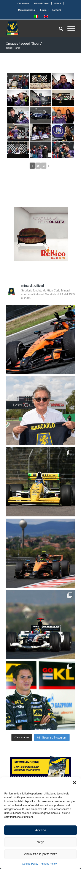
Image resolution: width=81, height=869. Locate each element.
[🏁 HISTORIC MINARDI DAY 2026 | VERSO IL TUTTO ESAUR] (40, 481)
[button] (74, 783)
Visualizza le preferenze (40, 854)
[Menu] (69, 28)
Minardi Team (41, 3)
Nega (40, 842)
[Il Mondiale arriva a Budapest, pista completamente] (40, 624)
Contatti (56, 9)
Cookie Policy (30, 863)
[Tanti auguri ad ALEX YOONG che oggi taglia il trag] (40, 695)
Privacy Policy (48, 863)
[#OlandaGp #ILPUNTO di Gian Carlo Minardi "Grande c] (40, 339)
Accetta (40, 830)
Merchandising (26, 9)
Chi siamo (23, 3)
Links (43, 9)
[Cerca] (59, 28)
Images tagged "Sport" (24, 43)
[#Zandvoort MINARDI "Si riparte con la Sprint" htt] (40, 410)
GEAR (57, 3)
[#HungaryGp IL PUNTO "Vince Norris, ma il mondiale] (40, 553)
